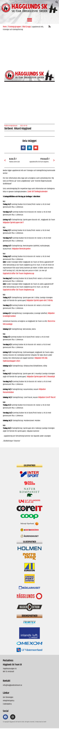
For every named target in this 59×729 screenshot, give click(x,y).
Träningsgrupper (14, 27)
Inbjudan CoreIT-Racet (47, 397)
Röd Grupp (26, 27)
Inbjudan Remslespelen (21, 249)
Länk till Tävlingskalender (37, 191)
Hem (5, 27)
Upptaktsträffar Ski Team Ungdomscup (18, 273)
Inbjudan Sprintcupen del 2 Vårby (39, 300)
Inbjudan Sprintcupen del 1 (13, 222)
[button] (56, 3)
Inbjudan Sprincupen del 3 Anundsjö (41, 376)
